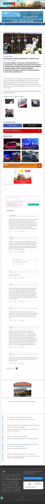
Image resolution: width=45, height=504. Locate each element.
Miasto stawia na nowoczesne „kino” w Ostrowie (23, 454)
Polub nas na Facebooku (31, 487)
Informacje (5, 56)
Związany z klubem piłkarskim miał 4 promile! (21, 417)
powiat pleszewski (11, 486)
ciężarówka (7, 474)
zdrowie (9, 491)
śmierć (19, 184)
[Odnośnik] (20, 201)
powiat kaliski (16, 483)
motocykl (13, 477)
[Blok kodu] (18, 201)
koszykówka (4, 477)
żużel (19, 491)
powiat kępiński (12, 484)
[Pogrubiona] (7, 201)
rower (3, 487)
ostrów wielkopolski (13, 479)
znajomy (19, 259)
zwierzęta (12, 491)
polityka (3, 483)
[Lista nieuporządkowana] (15, 201)
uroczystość (12, 489)
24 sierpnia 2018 (6, 60)
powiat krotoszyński (13, 184)
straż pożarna (17, 487)
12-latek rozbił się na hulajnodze (19, 436)
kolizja (13, 475)
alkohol (3, 474)
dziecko (3, 475)
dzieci (18, 474)
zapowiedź (4, 491)
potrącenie (11, 483)
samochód (10, 488)
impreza (6, 475)
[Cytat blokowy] (17, 201)
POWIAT (10, 56)
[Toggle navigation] (3, 24)
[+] (23, 201)
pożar (16, 486)
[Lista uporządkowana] (13, 201)
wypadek (17, 489)
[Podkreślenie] (10, 201)
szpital (6, 489)
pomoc (7, 483)
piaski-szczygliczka (5, 481)
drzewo (15, 474)
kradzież (7, 477)
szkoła (3, 489)
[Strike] (12, 201)
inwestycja (9, 475)
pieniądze (11, 481)
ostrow (11, 60)
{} (21, 201)
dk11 (10, 474)
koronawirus (18, 475)
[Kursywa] (8, 201)
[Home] (5, 27)
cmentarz (7, 184)
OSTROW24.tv (38, 483)
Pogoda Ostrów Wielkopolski (16, 401)
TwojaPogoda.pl (32, 401)
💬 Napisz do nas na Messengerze (33, 478)
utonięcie (22, 184)
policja (16, 481)
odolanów (3, 479)
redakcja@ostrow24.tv (29, 474)
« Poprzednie (8, 368)
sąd (8, 489)
